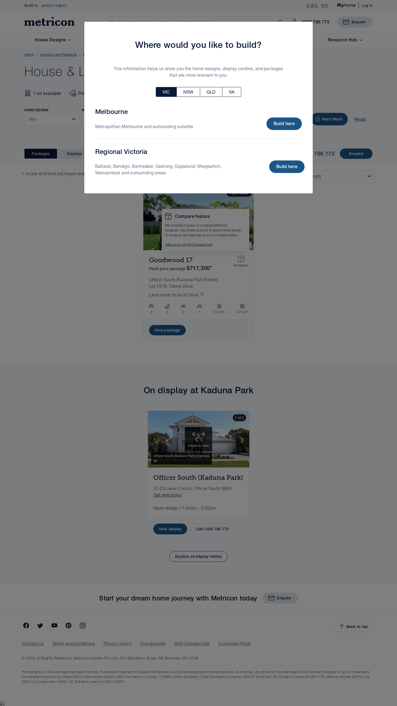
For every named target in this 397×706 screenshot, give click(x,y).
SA (231, 91)
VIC (166, 91)
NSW (188, 91)
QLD (211, 91)
